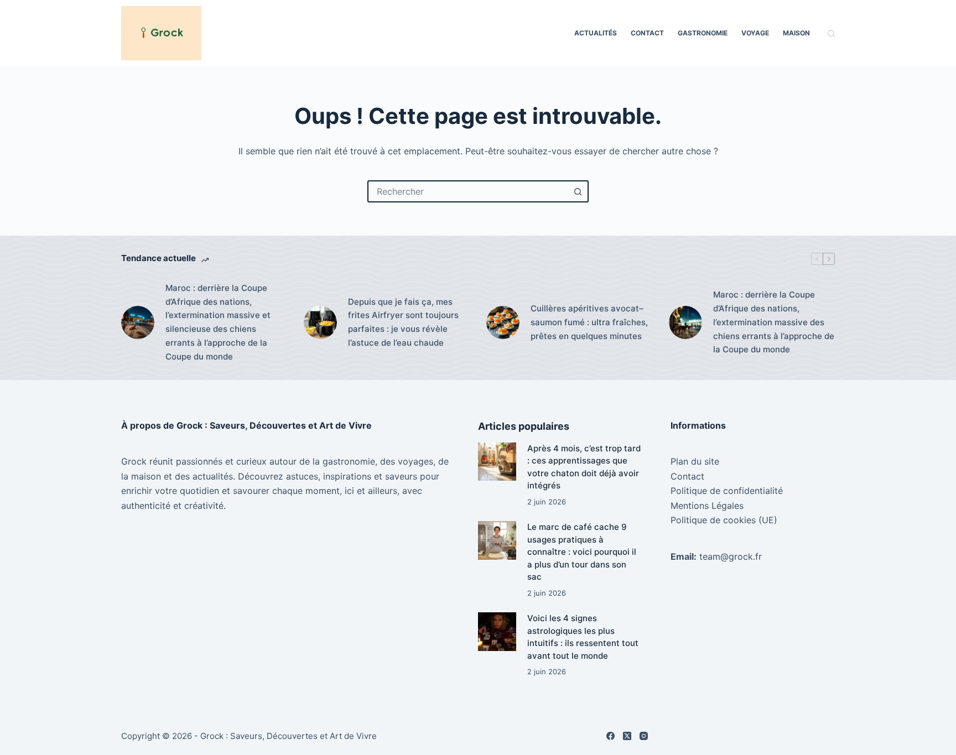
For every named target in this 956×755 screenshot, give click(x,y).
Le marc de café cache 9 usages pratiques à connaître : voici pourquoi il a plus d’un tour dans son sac (581, 552)
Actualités (595, 33)
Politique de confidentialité (727, 490)
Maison (796, 33)
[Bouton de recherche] (578, 191)
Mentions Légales (707, 505)
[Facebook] (610, 736)
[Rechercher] (831, 33)
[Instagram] (644, 736)
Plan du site (695, 461)
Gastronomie (703, 33)
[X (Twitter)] (627, 736)
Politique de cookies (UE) (724, 519)
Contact (647, 33)
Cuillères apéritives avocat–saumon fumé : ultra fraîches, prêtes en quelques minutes (589, 322)
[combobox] (468, 191)
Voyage (755, 33)
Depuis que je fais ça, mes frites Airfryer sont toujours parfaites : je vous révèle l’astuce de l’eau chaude (403, 322)
